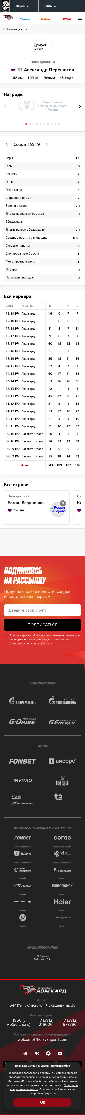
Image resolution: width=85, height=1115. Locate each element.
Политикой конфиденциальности (31, 643)
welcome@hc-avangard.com (42, 1039)
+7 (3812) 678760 (69, 1022)
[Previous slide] (7, 144)
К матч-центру (16, 29)
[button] (79, 106)
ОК (42, 1102)
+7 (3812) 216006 (45, 1022)
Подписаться (42, 624)
